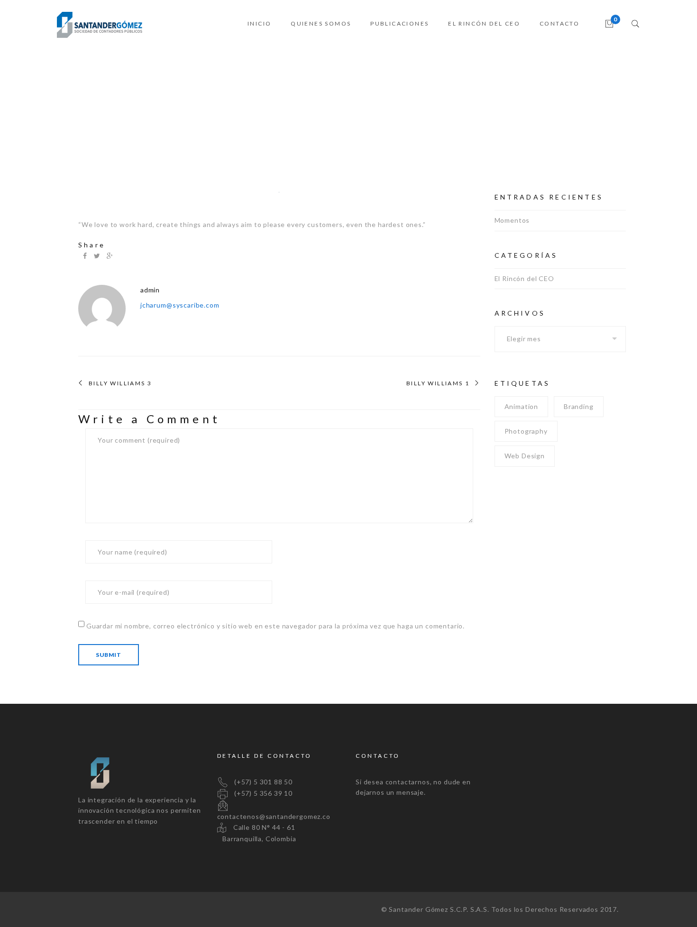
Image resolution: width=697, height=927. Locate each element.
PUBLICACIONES (399, 23)
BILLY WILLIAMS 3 (120, 383)
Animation (521, 406)
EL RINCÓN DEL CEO (484, 23)
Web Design (524, 456)
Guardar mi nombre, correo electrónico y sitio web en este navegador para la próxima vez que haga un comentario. (275, 626)
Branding (579, 406)
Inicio (505, 109)
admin (150, 290)
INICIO (259, 23)
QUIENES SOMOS (321, 23)
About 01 (543, 109)
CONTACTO (559, 23)
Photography (526, 431)
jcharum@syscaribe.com (180, 305)
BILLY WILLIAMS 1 (437, 383)
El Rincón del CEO (524, 278)
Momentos (512, 220)
